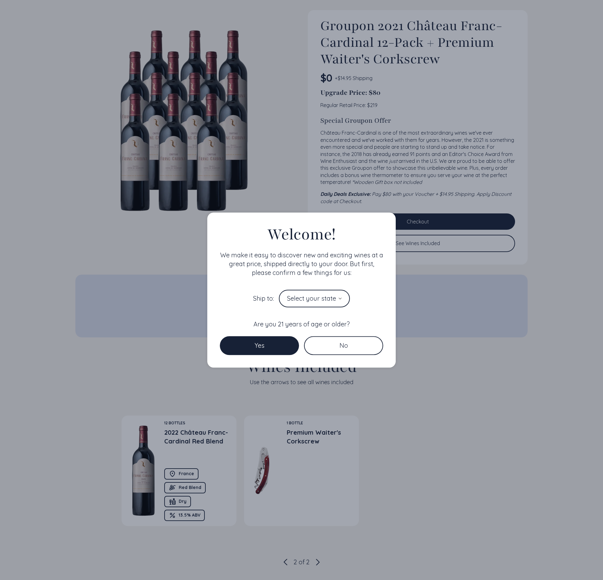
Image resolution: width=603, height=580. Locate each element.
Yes (259, 345)
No (344, 345)
